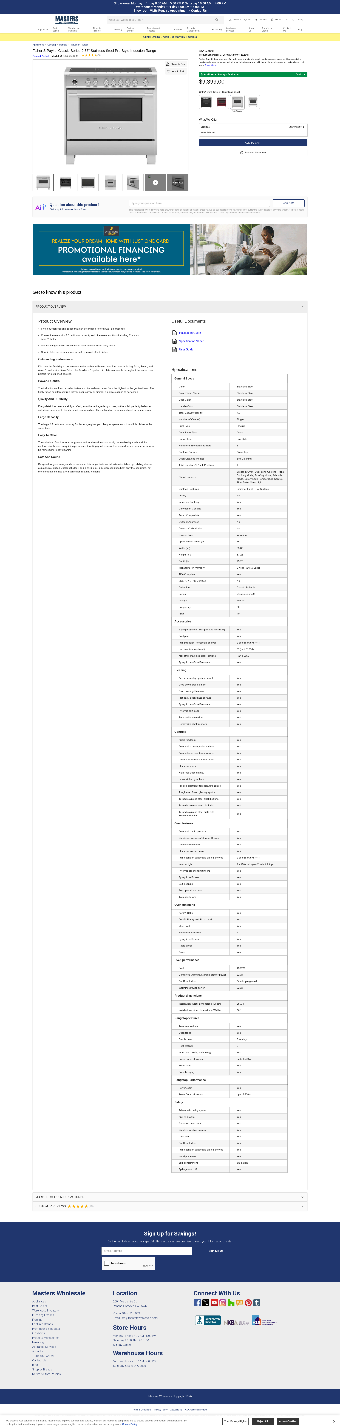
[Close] (334, 1421)
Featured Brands (131, 29)
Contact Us (199, 10)
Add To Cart (253, 142)
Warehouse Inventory (74, 29)
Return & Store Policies (46, 1374)
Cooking (51, 44)
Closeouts (177, 29)
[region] (170, 1421)
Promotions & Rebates (153, 29)
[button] (230, 20)
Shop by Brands (42, 1369)
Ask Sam (288, 203)
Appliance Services (231, 29)
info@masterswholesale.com (139, 1318)
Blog (300, 29)
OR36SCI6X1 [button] (70, 56)
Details (299, 74)
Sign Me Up (216, 1251)
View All (177, 182)
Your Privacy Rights (235, 1421)
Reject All (262, 1421)
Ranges (63, 44)
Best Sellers (56, 29)
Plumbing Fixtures (97, 29)
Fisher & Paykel (41, 56)
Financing (217, 29)
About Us (251, 29)
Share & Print (178, 64)
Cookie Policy (129, 1424)
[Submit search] (217, 20)
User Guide (186, 349)
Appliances (43, 29)
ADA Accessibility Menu (196, 1410)
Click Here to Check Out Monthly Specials (170, 37)
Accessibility (176, 1410)
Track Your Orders (267, 29)
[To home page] (67, 20)
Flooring (118, 29)
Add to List (178, 71)
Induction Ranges (80, 44)
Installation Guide (190, 332)
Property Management (193, 29)
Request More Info (255, 152)
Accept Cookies (287, 1421)
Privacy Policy (161, 1410)
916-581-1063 (131, 1313)
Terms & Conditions (141, 1410)
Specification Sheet (191, 341)
